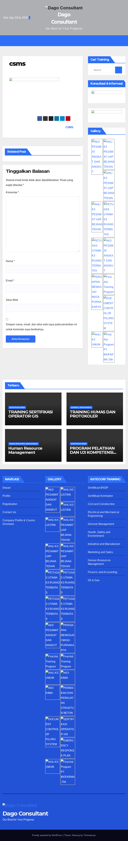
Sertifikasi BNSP (98, 487)
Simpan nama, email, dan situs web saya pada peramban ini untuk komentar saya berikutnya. (41, 327)
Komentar (12, 192)
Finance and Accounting (102, 572)
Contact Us (9, 512)
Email (10, 280)
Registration (9, 504)
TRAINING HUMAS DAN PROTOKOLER (92, 414)
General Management (101, 524)
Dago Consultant (25, 813)
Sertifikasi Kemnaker (100, 495)
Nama (10, 261)
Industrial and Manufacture (104, 544)
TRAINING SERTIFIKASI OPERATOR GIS (30, 414)
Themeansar (89, 835)
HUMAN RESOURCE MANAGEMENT (23, 444)
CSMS (70, 127)
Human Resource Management (25, 450)
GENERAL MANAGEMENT (81, 407)
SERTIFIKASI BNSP (17, 407)
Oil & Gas (94, 580)
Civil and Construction (101, 504)
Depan (6, 487)
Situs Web (12, 299)
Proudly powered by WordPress (47, 835)
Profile (6, 495)
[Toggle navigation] (66, 41)
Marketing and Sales (100, 552)
